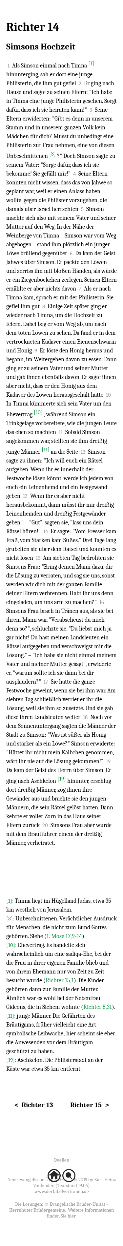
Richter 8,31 (97, 1007)
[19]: (11, 1060)
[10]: (12, 945)
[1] (91, 63)
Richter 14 (32, 27)
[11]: (11, 1016)
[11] (46, 449)
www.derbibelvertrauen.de (61, 1191)
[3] (52, 154)
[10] (38, 412)
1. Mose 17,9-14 (64, 936)
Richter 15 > (89, 1105)
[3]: (10, 919)
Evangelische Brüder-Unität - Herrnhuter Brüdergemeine (58, 1207)
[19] (61, 779)
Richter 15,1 (60, 980)
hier (71, 1216)
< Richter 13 (33, 1105)
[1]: (10, 901)
